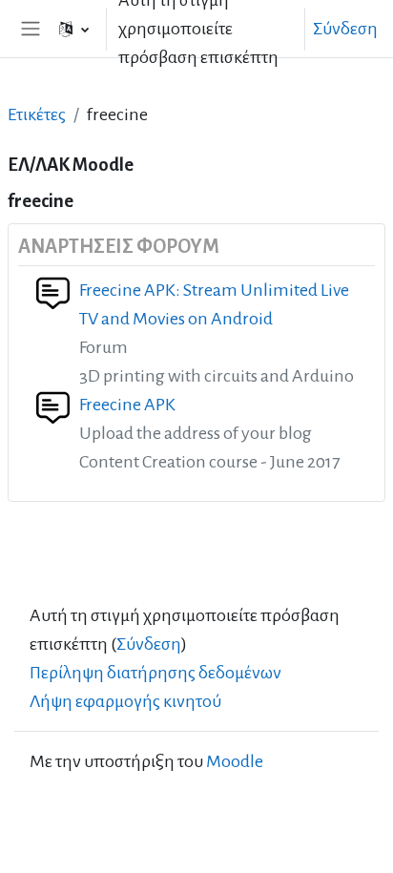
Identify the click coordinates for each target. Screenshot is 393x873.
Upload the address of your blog (195, 433)
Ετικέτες (37, 114)
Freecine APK (127, 404)
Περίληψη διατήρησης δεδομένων (155, 672)
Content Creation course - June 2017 (209, 461)
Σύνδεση (345, 28)
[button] (74, 28)
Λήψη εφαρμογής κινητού (125, 701)
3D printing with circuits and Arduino (216, 375)
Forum (103, 347)
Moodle (234, 761)
